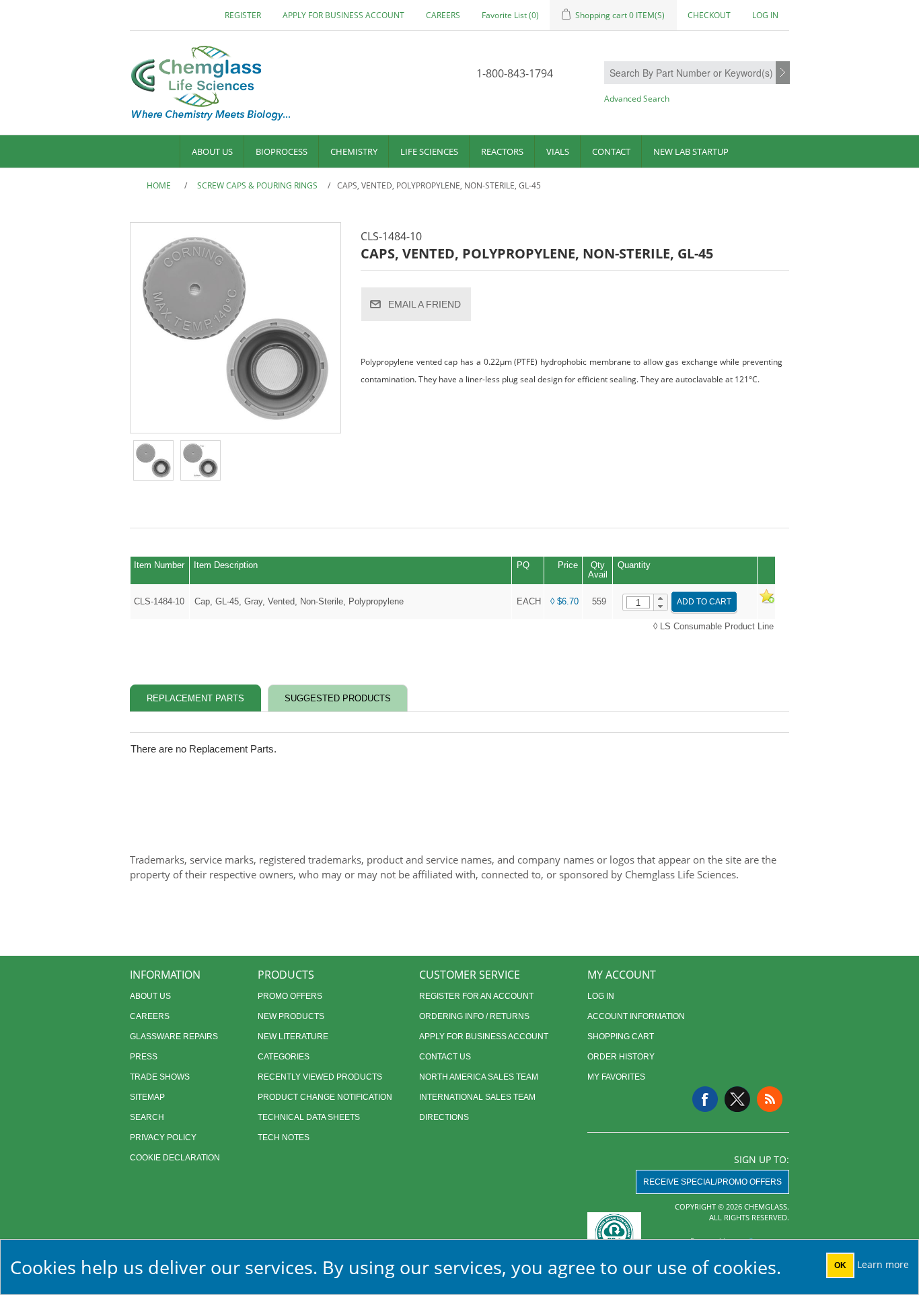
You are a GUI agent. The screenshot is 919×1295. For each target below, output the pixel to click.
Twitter (737, 1099)
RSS (769, 1099)
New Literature (293, 1036)
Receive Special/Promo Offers (712, 1182)
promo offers (290, 996)
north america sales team (478, 1077)
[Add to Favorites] (766, 601)
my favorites (616, 1077)
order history (621, 1056)
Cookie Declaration (175, 1157)
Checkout (709, 15)
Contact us (445, 1056)
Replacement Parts (195, 698)
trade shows (160, 1077)
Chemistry (353, 151)
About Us (212, 151)
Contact (611, 151)
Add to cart (704, 601)
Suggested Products (338, 698)
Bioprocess (281, 151)
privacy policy (163, 1137)
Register (243, 15)
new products (291, 1016)
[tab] (195, 698)
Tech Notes (283, 1137)
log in (600, 996)
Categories (283, 1056)
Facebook (705, 1099)
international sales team (477, 1097)
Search (783, 73)
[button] (660, 598)
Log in (765, 15)
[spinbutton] (638, 602)
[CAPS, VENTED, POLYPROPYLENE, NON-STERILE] (153, 460)
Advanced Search (636, 98)
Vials (557, 151)
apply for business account (343, 15)
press (143, 1056)
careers (443, 15)
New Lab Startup (691, 151)
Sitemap (147, 1097)
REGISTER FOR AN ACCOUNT (476, 996)
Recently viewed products (320, 1077)
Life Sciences (429, 151)
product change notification (325, 1097)
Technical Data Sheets (309, 1117)
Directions (444, 1117)
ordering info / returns (474, 1016)
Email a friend (424, 304)
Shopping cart (620, 1036)
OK (840, 1265)
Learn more (883, 1264)
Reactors (502, 151)
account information (636, 1016)
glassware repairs (174, 1036)
